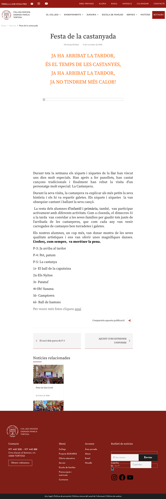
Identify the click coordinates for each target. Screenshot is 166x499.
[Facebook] (122, 477)
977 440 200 (15, 449)
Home (3, 26)
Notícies (12, 26)
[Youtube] (130, 477)
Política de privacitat (62, 496)
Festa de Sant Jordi (44, 387)
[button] (20, 463)
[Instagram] (114, 477)
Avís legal (49, 496)
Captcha (115, 463)
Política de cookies (114, 496)
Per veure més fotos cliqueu (57, 309)
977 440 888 (31, 449)
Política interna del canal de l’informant (88, 496)
